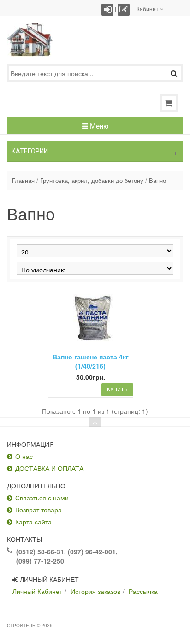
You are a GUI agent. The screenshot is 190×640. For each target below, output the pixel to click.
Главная (23, 180)
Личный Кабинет (37, 591)
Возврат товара (38, 509)
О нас (24, 456)
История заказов (95, 591)
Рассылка (143, 591)
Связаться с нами (42, 497)
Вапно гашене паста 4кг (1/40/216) (91, 361)
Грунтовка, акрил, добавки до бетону (91, 180)
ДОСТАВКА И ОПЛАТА (49, 468)
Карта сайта (33, 521)
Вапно (157, 180)
